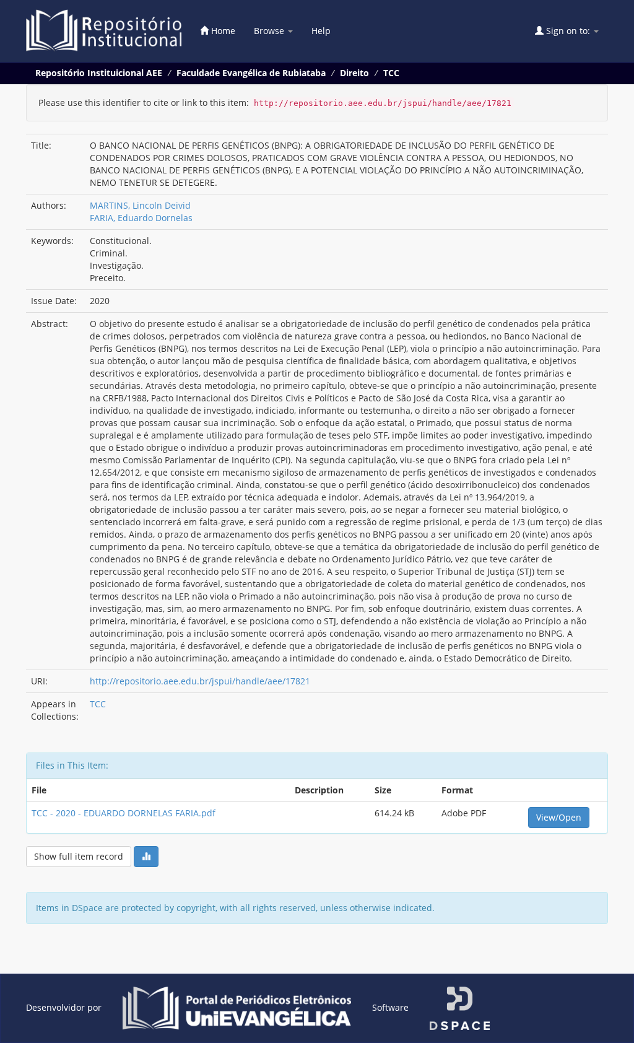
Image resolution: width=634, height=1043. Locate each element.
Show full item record (78, 856)
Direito (354, 73)
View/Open (558, 817)
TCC (391, 73)
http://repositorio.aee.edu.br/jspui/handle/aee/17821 (200, 681)
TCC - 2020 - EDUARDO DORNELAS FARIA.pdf (123, 813)
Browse (270, 31)
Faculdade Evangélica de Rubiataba (251, 73)
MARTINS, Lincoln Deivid (140, 205)
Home (222, 31)
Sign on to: (568, 31)
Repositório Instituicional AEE (98, 73)
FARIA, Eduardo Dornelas (141, 218)
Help (321, 31)
